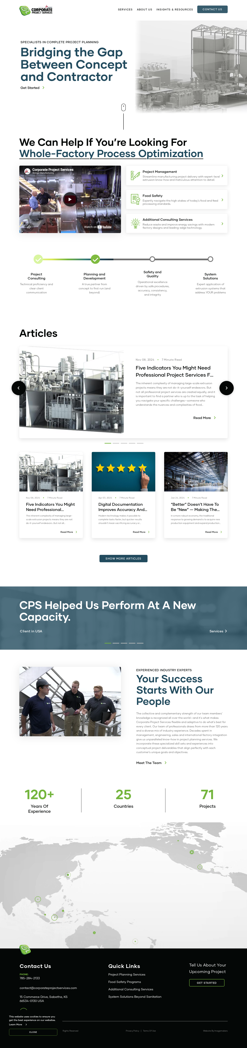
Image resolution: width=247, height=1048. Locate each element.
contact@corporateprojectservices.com (48, 988)
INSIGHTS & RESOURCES (174, 9)
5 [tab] (139, 443)
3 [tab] (123, 443)
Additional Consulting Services (130, 989)
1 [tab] (107, 443)
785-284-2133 (30, 978)
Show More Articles (123, 558)
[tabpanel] (123, 392)
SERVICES (125, 9)
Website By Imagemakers (215, 1031)
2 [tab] (115, 443)
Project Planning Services (126, 974)
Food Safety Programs (124, 982)
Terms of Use (149, 1031)
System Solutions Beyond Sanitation (134, 996)
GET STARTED (207, 982)
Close (33, 1032)
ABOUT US (144, 9)
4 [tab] (131, 443)
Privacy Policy (132, 1031)
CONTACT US (212, 9)
